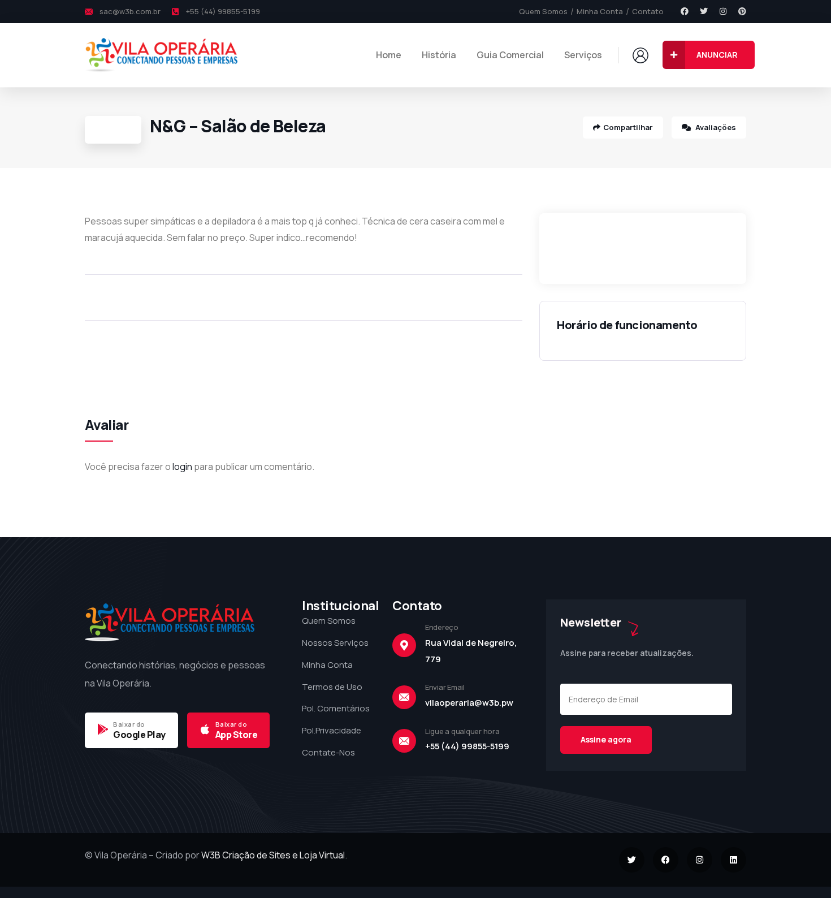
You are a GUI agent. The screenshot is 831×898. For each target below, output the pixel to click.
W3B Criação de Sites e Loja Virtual (273, 855)
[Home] (161, 54)
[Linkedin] (733, 860)
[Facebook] (685, 11)
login (182, 466)
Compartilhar (628, 127)
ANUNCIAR (717, 54)
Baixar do (129, 724)
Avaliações (715, 127)
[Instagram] (723, 11)
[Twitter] (704, 11)
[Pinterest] (742, 11)
